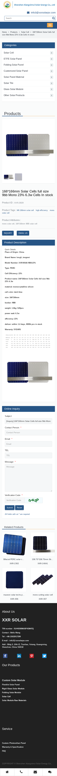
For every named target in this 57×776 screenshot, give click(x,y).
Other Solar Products (14, 95)
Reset (19, 507)
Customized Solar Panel (16, 71)
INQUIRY (8, 233)
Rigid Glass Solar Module (13, 689)
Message (10, 462)
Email (8, 439)
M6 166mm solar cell (25, 210)
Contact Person (13, 427)
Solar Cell (25, 32)
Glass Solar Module (13, 89)
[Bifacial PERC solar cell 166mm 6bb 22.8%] (14, 544)
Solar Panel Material (14, 77)
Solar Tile (8, 83)
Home (4, 32)
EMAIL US (23, 233)
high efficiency (42, 210)
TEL (7, 450)
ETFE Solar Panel (13, 59)
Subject (8, 416)
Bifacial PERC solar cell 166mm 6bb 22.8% (22, 559)
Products (14, 32)
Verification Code (14, 495)
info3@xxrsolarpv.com (19, 641)
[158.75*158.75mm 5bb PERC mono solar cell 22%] (43, 544)
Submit (10, 507)
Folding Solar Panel (14, 65)
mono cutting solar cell (43, 595)
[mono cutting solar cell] (43, 580)
